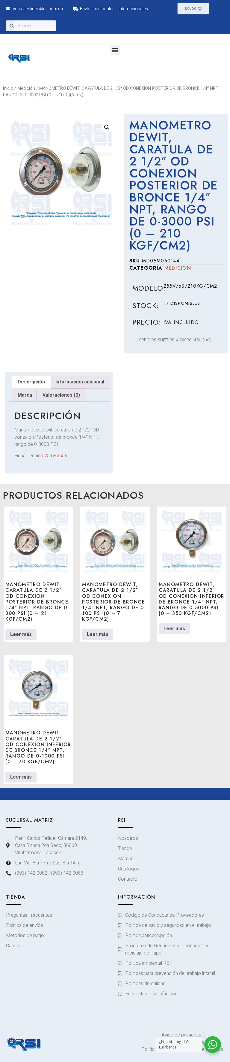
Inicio (8, 88)
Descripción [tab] (31, 382)
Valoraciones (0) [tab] (61, 395)
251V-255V (56, 455)
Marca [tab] (25, 395)
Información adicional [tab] (79, 382)
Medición (26, 88)
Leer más (21, 634)
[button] (115, 50)
